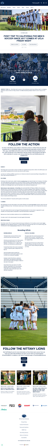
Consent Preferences (24, 424)
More (32, 7)
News (23, 7)
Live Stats (24, 45)
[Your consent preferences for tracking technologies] (2, 445)
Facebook (24, 358)
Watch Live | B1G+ (15, 45)
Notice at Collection (24, 435)
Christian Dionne (13, 225)
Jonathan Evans (24, 181)
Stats (18, 7)
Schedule (9, 7)
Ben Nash (34, 204)
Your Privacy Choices (24, 432)
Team (14, 7)
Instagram (24, 361)
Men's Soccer (3, 386)
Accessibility (24, 437)
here (12, 152)
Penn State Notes (34, 45)
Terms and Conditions (24, 427)
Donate (27, 7)
